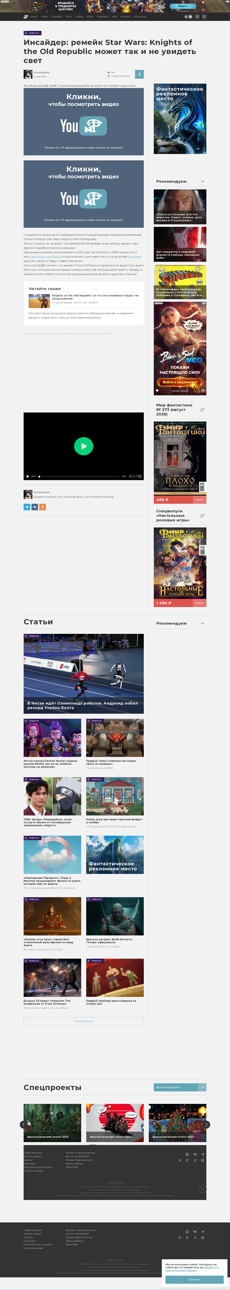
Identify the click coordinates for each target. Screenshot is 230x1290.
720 (139, 465)
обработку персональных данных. (192, 1269)
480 (139, 470)
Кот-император (42, 72)
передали (135, 256)
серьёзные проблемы (45, 256)
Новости (34, 33)
